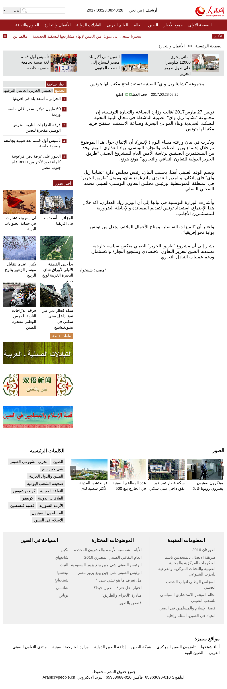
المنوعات (129, 36)
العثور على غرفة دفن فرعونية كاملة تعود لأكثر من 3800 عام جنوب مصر (36, 162)
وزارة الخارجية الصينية (70, 647)
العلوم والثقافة (27, 25)
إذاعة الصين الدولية (110, 647)
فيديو (94, 36)
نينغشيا (62, 572)
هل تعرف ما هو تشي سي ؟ (119, 580)
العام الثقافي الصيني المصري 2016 (113, 557)
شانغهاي (61, 557)
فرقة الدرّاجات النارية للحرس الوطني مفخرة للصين (36, 128)
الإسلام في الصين (48, 520)
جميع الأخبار (173, 25)
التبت (64, 565)
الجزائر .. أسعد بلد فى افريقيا (37, 98)
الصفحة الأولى (200, 25)
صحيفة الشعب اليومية (45, 483)
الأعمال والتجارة (58, 25)
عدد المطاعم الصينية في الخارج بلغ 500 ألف (129, 488)
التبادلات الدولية (88, 25)
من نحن (136, 10)
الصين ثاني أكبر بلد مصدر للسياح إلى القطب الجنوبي (104, 62)
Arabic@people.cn (59, 677)
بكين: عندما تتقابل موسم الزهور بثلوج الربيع (20, 269)
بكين (64, 550)
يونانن (63, 595)
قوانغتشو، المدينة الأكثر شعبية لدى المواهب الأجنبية (93, 488)
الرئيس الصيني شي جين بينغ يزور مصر (110, 572)
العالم (138, 25)
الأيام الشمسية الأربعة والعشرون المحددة (108, 550)
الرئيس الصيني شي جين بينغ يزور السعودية (106, 565)
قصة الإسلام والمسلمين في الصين (187, 608)
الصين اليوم (193, 652)
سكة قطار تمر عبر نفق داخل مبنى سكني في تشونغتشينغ (167, 488)
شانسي (62, 588)
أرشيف (150, 10)
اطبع (119, 94)
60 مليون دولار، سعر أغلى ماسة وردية (34, 112)
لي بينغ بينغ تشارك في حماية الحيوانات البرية (20, 223)
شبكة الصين (141, 647)
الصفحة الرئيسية (209, 46)
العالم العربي (117, 25)
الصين (153, 25)
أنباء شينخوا (210, 647)
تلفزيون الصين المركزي (176, 647)
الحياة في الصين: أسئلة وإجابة (190, 615)
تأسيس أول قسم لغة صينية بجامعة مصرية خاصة (35, 62)
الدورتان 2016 (203, 550)
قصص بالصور (130, 603)
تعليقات (110, 36)
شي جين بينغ (52, 469)
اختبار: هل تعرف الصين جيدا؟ (118, 588)
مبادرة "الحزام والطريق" (122, 595)
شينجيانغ (61, 580)
